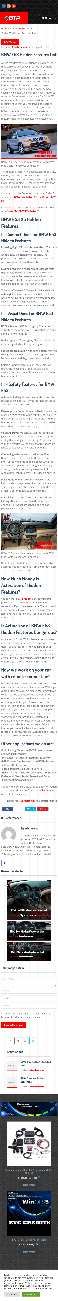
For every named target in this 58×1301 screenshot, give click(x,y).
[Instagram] (18, 1040)
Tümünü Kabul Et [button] (31, 1294)
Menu (45, 18)
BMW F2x (23, 211)
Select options (29, 1184)
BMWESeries (10, 42)
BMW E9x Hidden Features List (27, 952)
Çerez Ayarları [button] (12, 1294)
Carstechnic (27, 800)
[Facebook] (10, 1040)
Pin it (44, 809)
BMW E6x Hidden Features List (27, 931)
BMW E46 (19, 197)
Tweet (31, 809)
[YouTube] (25, 1040)
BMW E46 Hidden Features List (28, 910)
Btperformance (19, 47)
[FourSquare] (33, 1040)
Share (8, 809)
